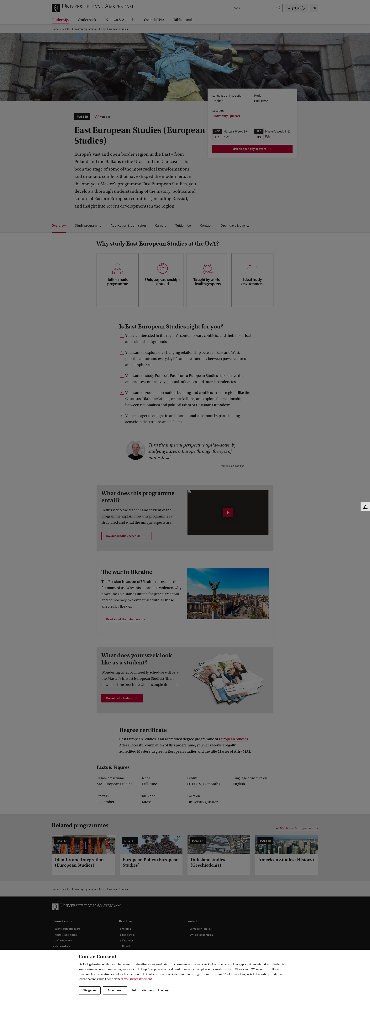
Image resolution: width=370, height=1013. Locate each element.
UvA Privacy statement (137, 979)
